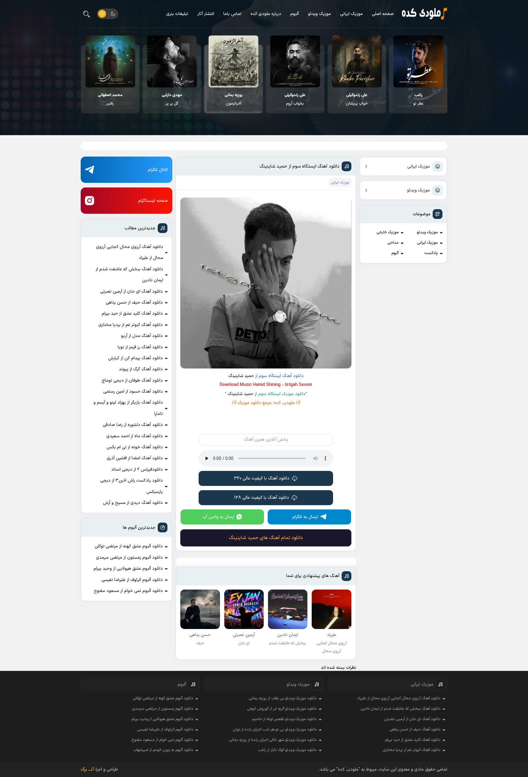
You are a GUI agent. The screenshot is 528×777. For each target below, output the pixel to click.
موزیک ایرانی (351, 14)
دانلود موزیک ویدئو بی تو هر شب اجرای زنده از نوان (275, 730)
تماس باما (232, 14)
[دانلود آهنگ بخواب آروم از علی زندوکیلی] (295, 61)
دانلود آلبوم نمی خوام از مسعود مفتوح (128, 591)
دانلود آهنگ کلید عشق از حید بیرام (132, 313)
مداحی (393, 243)
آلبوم (294, 14)
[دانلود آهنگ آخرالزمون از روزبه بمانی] (233, 61)
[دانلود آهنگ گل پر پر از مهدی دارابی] (172, 61)
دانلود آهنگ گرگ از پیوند (141, 369)
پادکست (431, 253)
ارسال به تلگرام (305, 517)
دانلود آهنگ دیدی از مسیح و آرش (133, 503)
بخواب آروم (295, 99)
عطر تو (418, 99)
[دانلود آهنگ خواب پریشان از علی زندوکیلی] (357, 61)
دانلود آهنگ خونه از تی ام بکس (135, 447)
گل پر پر (172, 99)
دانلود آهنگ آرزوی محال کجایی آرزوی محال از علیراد (129, 252)
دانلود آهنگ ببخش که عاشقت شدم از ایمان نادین (129, 274)
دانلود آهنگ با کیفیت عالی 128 (261, 497)
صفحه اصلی (383, 14)
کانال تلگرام (158, 170)
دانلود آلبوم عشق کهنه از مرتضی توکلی (129, 546)
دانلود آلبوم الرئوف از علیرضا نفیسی (132, 580)
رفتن (110, 99)
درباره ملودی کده (266, 14)
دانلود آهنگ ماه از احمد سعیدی (134, 436)
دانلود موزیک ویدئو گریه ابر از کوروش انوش (282, 709)
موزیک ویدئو (319, 14)
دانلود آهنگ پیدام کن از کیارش (135, 358)
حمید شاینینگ (241, 376)
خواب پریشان (357, 99)
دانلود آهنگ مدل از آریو (142, 336)
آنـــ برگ (87, 769)
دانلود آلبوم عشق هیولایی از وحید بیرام (128, 568)
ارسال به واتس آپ (218, 517)
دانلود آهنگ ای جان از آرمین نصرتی (131, 291)
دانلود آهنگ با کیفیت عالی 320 (261, 478)
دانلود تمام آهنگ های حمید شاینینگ (266, 538)
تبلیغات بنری (177, 14)
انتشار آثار (205, 14)
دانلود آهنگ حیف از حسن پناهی (134, 302)
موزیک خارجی (387, 232)
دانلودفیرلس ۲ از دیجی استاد (137, 469)
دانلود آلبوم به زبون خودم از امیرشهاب (163, 750)
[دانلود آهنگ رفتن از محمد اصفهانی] (110, 61)
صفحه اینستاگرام (153, 201)
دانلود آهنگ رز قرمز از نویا (140, 347)
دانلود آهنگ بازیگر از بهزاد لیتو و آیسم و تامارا (128, 408)
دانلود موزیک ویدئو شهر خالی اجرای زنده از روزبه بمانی (273, 740)
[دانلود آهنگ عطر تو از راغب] (418, 61)
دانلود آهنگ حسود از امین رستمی (133, 391)
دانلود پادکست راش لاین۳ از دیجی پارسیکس (131, 486)
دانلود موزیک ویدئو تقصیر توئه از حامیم (284, 719)
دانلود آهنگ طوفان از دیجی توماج (132, 380)
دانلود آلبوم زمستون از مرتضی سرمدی (129, 557)
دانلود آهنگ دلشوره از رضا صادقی (133, 425)
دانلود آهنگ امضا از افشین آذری (135, 458)
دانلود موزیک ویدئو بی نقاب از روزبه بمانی (283, 698)
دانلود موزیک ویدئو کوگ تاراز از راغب (287, 750)
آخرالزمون (234, 99)
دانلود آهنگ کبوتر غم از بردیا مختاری (130, 325)
